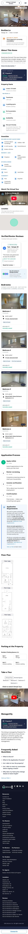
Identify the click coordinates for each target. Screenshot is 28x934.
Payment (4, 831)
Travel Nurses (6, 850)
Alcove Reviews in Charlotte (10, 904)
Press (3, 806)
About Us (4, 804)
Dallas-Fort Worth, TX (8, 891)
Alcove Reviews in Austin (9, 912)
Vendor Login (6, 863)
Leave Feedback (6, 798)
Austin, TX (5, 889)
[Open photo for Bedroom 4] (14, 419)
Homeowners (6, 823)
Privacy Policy (6, 808)
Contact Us (5, 796)
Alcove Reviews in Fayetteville (10, 906)
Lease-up (4, 829)
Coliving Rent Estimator (8, 837)
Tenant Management (8, 833)
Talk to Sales (5, 843)
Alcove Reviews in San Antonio (10, 916)
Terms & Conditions (7, 810)
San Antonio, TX (6, 893)
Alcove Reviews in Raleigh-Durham (11, 910)
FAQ (3, 800)
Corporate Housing (17, 850)
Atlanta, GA (5, 880)
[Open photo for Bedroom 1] (14, 301)
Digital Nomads (6, 852)
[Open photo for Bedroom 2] (14, 340)
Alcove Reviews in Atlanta (9, 903)
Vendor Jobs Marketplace (9, 859)
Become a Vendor (7, 861)
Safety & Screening (7, 835)
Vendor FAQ (5, 865)
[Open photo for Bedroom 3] (14, 379)
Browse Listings (6, 814)
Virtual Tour (23, 22)
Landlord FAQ (6, 841)
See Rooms (6, 93)
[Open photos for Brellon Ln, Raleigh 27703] (14, 16)
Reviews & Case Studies (8, 839)
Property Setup (6, 827)
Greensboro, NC (6, 885)
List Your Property (7, 825)
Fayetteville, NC (6, 883)
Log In (4, 816)
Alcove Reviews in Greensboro (10, 908)
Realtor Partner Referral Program (11, 872)
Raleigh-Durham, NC (8, 887)
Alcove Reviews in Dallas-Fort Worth (12, 914)
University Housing (17, 852)
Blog (3, 802)
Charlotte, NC (6, 882)
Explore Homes (6, 812)
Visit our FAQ (10, 547)
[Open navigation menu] (25, 3)
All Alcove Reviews (7, 901)
